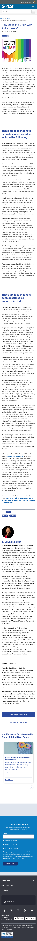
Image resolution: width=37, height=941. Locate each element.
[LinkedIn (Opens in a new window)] (17, 910)
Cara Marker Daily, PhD (14, 456)
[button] (5, 36)
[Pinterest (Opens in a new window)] (24, 910)
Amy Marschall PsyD (10, 772)
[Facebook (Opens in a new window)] (4, 910)
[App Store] (19, 918)
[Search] (33, 11)
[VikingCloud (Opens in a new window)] (7, 935)
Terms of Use (25, 925)
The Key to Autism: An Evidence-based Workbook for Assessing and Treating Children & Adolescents (18, 500)
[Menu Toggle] (33, 6)
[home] (8, 6)
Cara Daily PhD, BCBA (9, 32)
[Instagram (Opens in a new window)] (11, 910)
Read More (9, 780)
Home (2, 18)
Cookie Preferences (6, 929)
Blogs (8, 18)
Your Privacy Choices (19, 927)
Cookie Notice (30, 927)
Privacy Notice (20, 858)
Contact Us (11, 902)
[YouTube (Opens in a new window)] (32, 910)
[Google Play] (30, 918)
